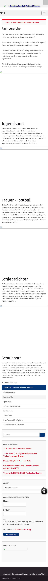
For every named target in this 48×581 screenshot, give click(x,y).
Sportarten (7, 402)
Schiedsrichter (15, 279)
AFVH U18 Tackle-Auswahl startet (17, 449)
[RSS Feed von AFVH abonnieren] (3, 1)
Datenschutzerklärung (22, 529)
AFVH (2, 13)
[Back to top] (43, 576)
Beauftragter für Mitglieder (13, 420)
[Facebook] (6, 1)
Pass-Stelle (7, 415)
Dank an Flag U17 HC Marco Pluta (17, 461)
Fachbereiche (8, 397)
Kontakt (32, 574)
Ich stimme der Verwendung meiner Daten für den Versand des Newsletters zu (23, 523)
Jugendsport (13, 124)
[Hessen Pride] (10, 1)
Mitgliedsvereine (9, 392)
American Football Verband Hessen (26, 22)
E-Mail (6, 510)
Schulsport (11, 358)
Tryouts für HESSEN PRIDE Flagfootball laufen (22, 473)
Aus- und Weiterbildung (12, 406)
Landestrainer (8, 411)
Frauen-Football (17, 200)
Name (5, 501)
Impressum (6, 574)
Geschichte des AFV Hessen (13, 425)
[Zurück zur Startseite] (24, 9)
